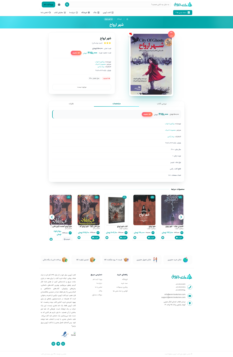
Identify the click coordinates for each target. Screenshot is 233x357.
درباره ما (99, 283)
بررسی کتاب (161, 103)
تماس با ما (98, 287)
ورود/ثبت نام (48, 4)
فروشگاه (119, 19)
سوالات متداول (97, 295)
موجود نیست (81, 87)
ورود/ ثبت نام (97, 279)
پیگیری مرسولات (121, 287)
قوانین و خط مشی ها (120, 291)
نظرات (71, 103)
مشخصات (116, 103)
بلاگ (100, 291)
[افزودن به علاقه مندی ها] (130, 34)
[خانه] (127, 19)
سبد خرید (124, 283)
